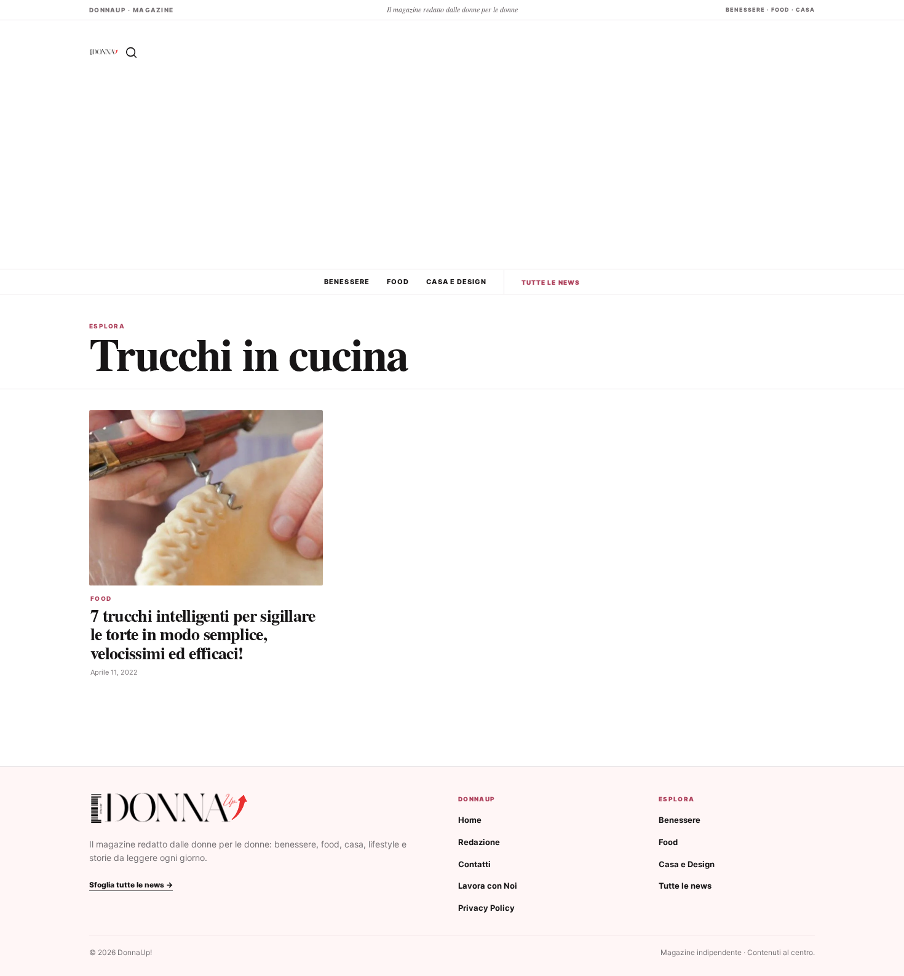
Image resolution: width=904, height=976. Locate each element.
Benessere (347, 281)
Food (398, 281)
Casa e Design (456, 281)
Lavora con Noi (487, 886)
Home (470, 820)
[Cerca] (131, 52)
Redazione (479, 842)
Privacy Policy (486, 908)
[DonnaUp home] (169, 808)
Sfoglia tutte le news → (131, 884)
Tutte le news (550, 282)
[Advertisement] (452, 176)
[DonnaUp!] (104, 52)
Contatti (474, 864)
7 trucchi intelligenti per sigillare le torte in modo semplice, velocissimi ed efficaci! (202, 634)
